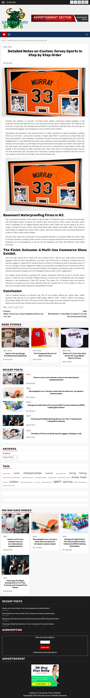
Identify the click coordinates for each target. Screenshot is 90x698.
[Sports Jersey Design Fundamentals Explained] (15, 338)
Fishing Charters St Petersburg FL (12, 477)
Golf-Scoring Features (27, 477)
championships (32, 473)
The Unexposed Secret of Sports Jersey (45, 354)
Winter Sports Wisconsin (80, 482)
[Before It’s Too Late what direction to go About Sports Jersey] (74, 338)
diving (72, 473)
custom (10, 307)
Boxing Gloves (6, 473)
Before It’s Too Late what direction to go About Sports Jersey (74, 355)
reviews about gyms (46, 482)
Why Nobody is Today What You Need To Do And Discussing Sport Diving (67, 314)
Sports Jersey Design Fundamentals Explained (15, 354)
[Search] (86, 34)
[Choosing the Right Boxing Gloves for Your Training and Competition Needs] (13, 420)
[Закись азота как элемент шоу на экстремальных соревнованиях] (13, 378)
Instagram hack (52, 477)
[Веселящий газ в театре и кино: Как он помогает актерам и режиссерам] (13, 392)
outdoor (14, 481)
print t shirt (37, 482)
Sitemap (57, 693)
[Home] (4, 34)
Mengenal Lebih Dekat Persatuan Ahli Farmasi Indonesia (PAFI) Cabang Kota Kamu (56, 406)
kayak (83, 477)
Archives (6, 453)
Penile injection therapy (26, 482)
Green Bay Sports (50, 652)
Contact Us (33, 693)
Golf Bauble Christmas (41, 477)
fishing (83, 473)
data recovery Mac (61, 473)
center (17, 473)
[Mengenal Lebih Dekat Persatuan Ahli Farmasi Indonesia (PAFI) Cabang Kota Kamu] (13, 406)
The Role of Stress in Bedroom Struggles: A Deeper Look (56, 434)
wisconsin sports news (9, 485)
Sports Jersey (7, 47)
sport (21, 307)
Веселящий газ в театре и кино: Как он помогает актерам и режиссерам (56, 392)
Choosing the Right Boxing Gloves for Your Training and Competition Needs (56, 420)
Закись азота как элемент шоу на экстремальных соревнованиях (56, 378)
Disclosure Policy (46, 693)
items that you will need (64, 477)
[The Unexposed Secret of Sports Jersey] (45, 338)
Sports (28, 374)
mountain (5, 482)
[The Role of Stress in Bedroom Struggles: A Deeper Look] (13, 433)
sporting (68, 481)
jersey (16, 307)
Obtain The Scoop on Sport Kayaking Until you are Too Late (23, 314)
